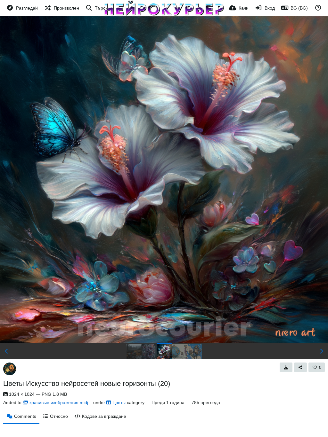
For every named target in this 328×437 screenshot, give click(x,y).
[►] (321, 351)
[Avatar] (9, 369)
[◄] (6, 351)
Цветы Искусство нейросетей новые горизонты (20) (86, 383)
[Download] (286, 367)
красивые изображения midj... (60, 402)
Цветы (119, 402)
